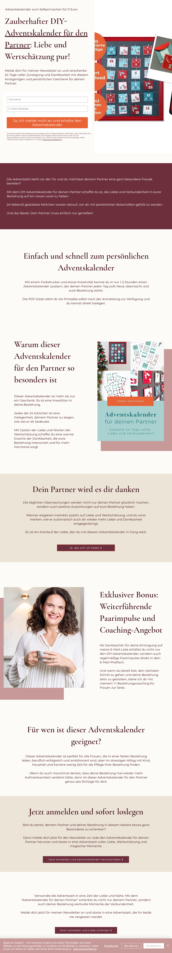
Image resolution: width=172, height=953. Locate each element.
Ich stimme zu (153, 945)
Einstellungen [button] (111, 945)
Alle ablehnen (131, 945)
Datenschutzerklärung (52, 139)
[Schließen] (168, 945)
